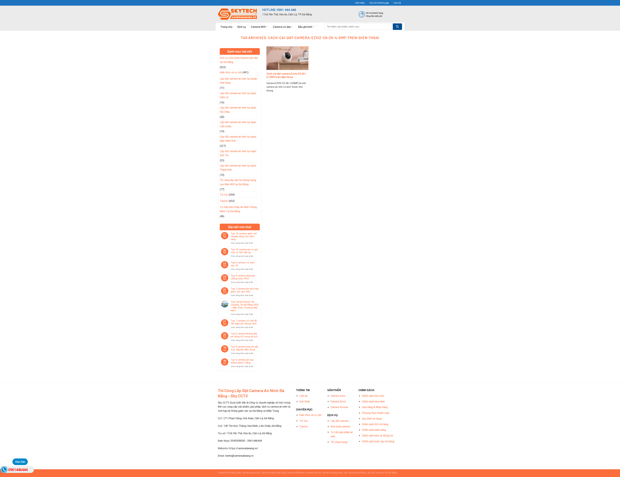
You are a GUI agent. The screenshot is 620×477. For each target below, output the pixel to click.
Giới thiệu (360, 2)
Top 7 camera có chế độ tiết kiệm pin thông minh (244, 322)
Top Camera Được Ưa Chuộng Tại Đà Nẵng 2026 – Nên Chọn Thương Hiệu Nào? (244, 306)
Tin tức (224, 194)
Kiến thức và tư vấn (231, 72)
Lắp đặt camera (340, 420)
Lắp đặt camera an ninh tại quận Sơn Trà (238, 153)
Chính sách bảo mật (373, 395)
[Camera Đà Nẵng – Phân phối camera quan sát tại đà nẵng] (237, 14)
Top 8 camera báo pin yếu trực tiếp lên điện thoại (244, 348)
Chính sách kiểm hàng (374, 429)
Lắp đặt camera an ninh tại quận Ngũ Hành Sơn (238, 138)
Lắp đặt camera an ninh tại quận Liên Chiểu (238, 124)
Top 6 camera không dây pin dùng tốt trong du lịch (244, 335)
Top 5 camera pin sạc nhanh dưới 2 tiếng (242, 361)
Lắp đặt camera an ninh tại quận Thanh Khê (238, 167)
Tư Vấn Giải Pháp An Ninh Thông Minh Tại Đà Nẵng (238, 209)
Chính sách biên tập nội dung (378, 441)
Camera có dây (282, 26)
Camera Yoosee (339, 407)
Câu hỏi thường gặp (379, 2)
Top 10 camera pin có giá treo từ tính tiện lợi (244, 251)
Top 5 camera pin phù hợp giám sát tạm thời (244, 290)
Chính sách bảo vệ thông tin (377, 435)
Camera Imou (338, 395)
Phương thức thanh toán (375, 413)
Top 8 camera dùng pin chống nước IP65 (243, 277)
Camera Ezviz (338, 401)
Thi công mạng (339, 442)
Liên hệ (397, 2)
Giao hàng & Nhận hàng (375, 407)
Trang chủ (226, 26)
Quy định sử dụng (372, 418)
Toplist (224, 200)
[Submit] (397, 26)
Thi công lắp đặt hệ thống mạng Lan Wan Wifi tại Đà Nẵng (238, 182)
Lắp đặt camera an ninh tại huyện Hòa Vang (238, 80)
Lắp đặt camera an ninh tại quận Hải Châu (238, 109)
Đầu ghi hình (305, 26)
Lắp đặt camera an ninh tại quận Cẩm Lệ (238, 95)
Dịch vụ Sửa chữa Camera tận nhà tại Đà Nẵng (239, 60)
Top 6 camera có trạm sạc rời (243, 264)
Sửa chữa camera (340, 426)
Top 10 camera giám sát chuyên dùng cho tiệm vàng (244, 236)
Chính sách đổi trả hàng (375, 424)
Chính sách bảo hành (373, 401)
